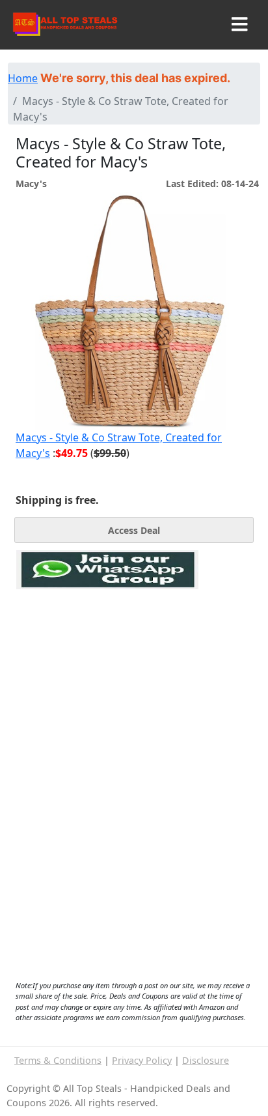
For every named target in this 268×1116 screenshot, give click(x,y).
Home (23, 78)
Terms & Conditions (57, 1060)
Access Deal (134, 530)
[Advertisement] (107, 649)
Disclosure (205, 1060)
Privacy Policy (142, 1060)
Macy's (31, 183)
